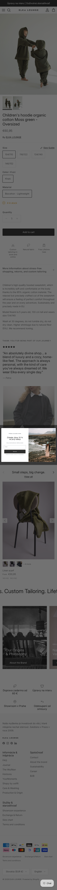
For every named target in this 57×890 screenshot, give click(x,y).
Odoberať (15, 451)
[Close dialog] (54, 430)
